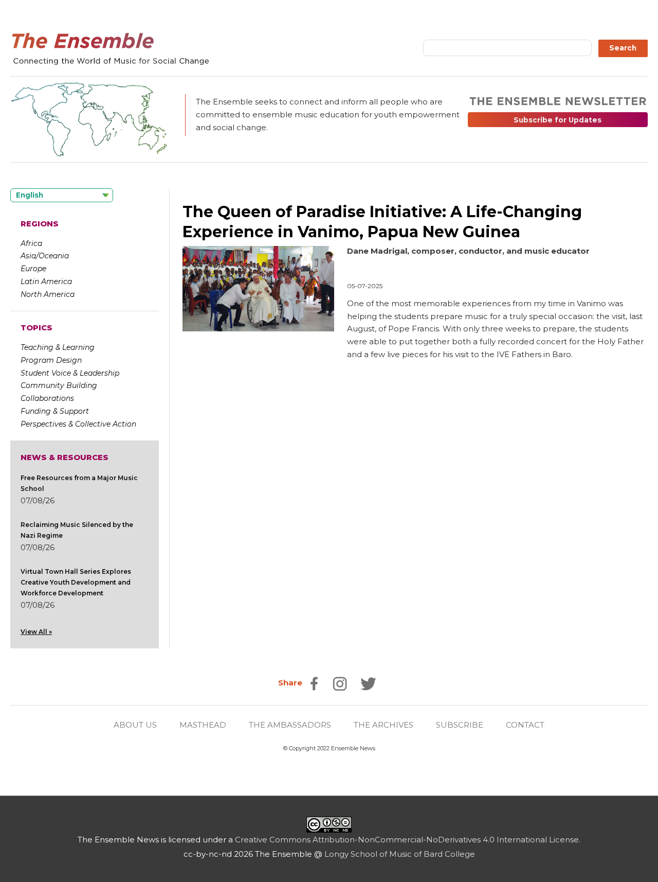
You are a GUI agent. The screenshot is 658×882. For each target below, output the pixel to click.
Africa (31, 243)
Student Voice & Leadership (70, 373)
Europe (33, 268)
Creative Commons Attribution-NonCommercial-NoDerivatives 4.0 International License (407, 839)
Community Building (59, 385)
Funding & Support (55, 411)
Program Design (51, 360)
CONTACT (525, 725)
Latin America (46, 281)
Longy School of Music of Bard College (399, 854)
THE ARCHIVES (383, 725)
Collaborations (47, 398)
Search (622, 48)
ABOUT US (135, 725)
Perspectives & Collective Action (78, 424)
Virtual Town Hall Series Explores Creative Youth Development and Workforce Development (76, 582)
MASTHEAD (202, 725)
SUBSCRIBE (459, 725)
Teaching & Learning (58, 347)
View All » (36, 632)
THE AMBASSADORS (290, 725)
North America (48, 294)
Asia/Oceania (45, 255)
